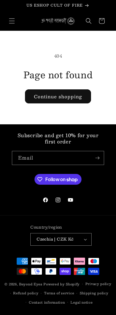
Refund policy (25, 293)
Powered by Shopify (61, 284)
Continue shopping (58, 96)
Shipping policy (94, 293)
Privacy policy (98, 284)
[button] (11, 20)
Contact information (47, 302)
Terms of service (59, 293)
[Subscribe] (97, 158)
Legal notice (81, 302)
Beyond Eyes (31, 284)
